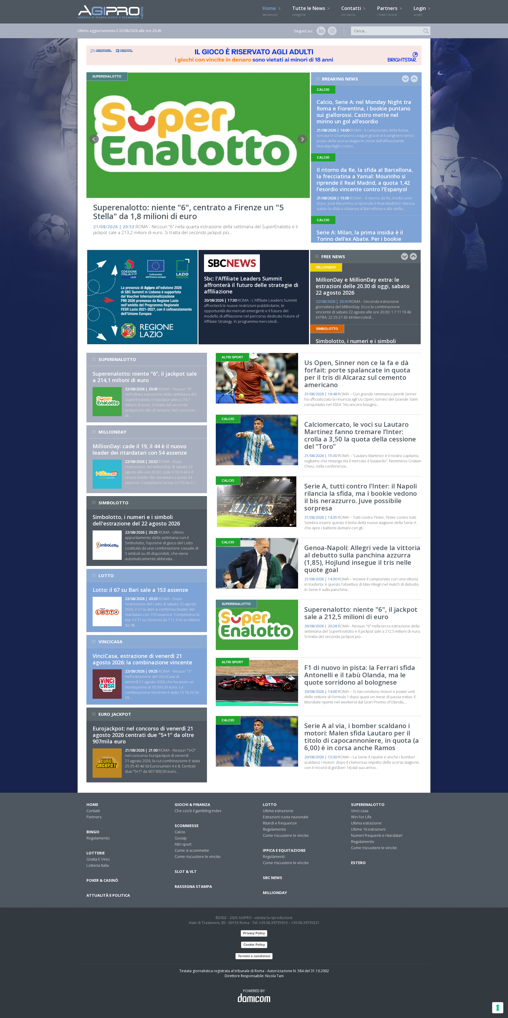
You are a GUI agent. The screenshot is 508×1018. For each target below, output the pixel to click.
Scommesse (186, 825)
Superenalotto (368, 804)
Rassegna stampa (193, 886)
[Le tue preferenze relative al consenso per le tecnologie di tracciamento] (497, 1007)
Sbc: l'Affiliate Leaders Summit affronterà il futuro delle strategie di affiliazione (251, 285)
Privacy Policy (254, 933)
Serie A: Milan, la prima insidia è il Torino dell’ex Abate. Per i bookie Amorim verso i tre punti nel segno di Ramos (364, 242)
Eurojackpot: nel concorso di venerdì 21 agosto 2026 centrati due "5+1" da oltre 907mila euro (143, 735)
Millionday (275, 892)
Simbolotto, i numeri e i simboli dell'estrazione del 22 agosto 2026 (136, 520)
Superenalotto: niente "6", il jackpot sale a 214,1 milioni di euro (145, 377)
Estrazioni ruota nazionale (285, 816)
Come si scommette (192, 850)
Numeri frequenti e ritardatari (376, 835)
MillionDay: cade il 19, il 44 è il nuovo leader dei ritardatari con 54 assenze (140, 449)
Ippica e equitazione (284, 850)
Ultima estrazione (278, 810)
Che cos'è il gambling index (198, 810)
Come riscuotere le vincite (197, 856)
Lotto (270, 804)
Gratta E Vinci (98, 859)
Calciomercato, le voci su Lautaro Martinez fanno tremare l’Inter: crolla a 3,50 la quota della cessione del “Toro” (360, 435)
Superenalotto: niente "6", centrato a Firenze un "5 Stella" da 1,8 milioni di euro (188, 211)
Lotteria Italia (97, 865)
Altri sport (183, 844)
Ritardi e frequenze (280, 823)
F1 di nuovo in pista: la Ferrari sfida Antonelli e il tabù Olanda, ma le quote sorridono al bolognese (359, 674)
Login (420, 11)
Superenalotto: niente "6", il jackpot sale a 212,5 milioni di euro (360, 613)
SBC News (272, 877)
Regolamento (98, 838)
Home (270, 11)
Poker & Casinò (102, 880)
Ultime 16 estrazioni (368, 829)
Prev (94, 139)
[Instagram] (331, 30)
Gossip (181, 838)
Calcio (180, 831)
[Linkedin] (319, 30)
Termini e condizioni (254, 956)
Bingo (92, 831)
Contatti (351, 11)
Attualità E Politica (108, 895)
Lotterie (95, 853)
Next (302, 139)
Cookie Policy (254, 945)
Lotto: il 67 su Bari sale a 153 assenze (140, 589)
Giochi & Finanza (192, 804)
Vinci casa (359, 810)
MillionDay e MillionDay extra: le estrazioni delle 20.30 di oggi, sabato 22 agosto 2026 (363, 286)
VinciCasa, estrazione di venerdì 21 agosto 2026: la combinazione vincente (142, 659)
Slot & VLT (186, 871)
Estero (358, 862)
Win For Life (361, 816)
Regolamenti (274, 856)
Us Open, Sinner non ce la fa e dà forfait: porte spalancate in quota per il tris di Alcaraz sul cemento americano (357, 373)
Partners (388, 11)
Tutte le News (309, 11)
